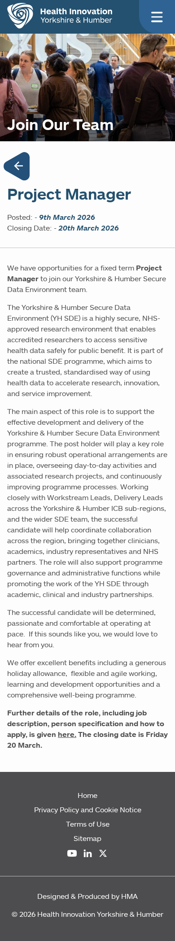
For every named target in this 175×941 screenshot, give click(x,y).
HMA (129, 896)
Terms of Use (87, 823)
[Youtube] (72, 853)
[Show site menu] (157, 17)
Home (87, 795)
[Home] (59, 15)
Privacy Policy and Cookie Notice (87, 809)
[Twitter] (103, 853)
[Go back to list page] (17, 167)
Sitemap (87, 838)
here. (67, 734)
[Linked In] (87, 853)
